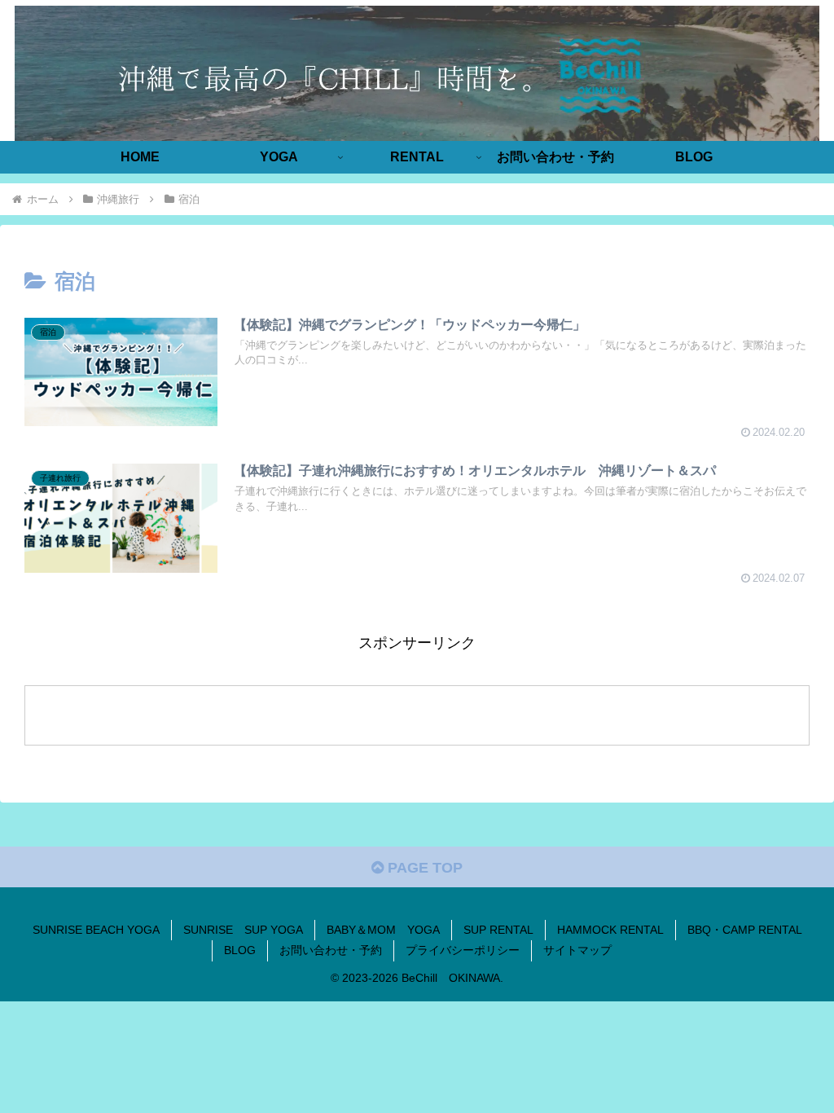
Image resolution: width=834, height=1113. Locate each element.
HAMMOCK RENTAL (610, 929)
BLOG (240, 950)
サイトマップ (577, 950)
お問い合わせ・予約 (330, 950)
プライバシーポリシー (463, 950)
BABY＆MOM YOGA (383, 929)
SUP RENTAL (498, 929)
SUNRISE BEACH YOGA (96, 929)
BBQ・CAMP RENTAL (744, 929)
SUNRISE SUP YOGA (243, 929)
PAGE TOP (423, 868)
